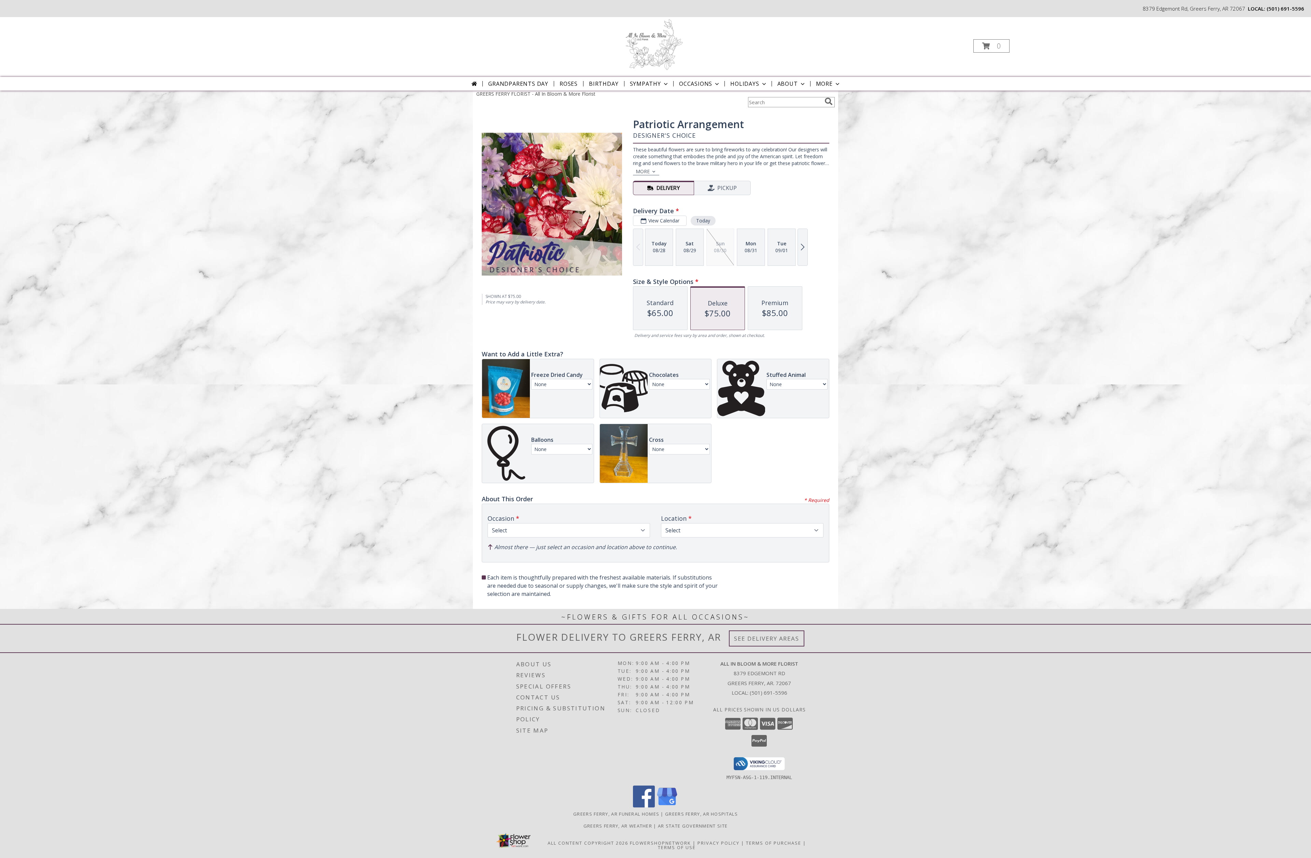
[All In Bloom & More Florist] (655, 44)
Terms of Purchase (773, 843)
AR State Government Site (693, 826)
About (787, 83)
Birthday (603, 83)
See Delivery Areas (766, 638)
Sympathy (645, 83)
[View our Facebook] (644, 805)
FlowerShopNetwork (660, 843)
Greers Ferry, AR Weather (617, 826)
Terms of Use (677, 847)
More (824, 83)
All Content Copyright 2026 (588, 843)
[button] (991, 46)
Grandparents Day (518, 83)
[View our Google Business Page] (667, 805)
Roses (569, 83)
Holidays (744, 83)
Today (703, 220)
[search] (828, 101)
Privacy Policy (718, 843)
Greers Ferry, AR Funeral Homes (616, 814)
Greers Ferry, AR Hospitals (701, 814)
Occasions (695, 83)
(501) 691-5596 (1285, 8)
